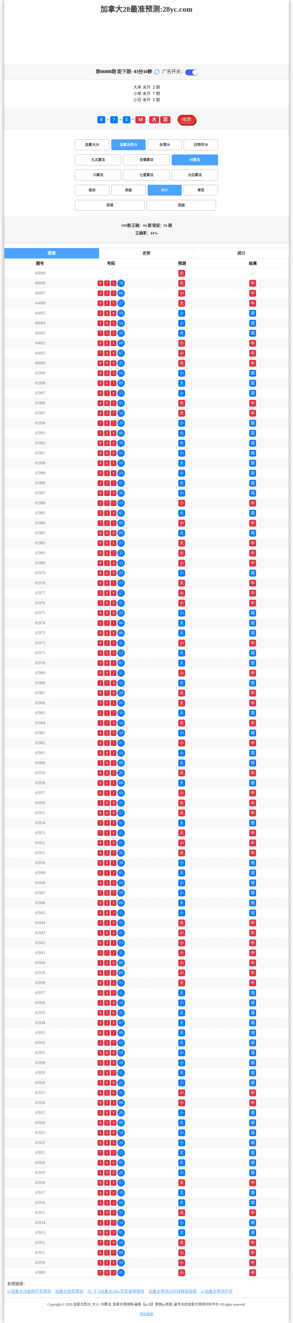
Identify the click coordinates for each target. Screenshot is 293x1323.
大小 (164, 190)
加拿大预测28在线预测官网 (173, 1291)
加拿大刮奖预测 (69, 1291)
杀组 (128, 190)
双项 (109, 205)
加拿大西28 (128, 145)
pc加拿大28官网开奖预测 (29, 1291)
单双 (200, 190)
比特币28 (201, 145)
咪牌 (186, 119)
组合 (92, 190)
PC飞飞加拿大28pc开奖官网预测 (116, 1291)
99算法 (195, 160)
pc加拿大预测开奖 (217, 1291)
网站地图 (146, 1314)
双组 (181, 205)
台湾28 (164, 145)
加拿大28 (92, 145)
